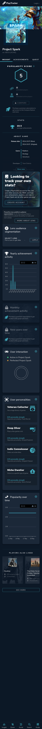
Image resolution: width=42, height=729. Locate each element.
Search (29, 727)
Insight (4, 727)
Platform (25, 151)
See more (21, 590)
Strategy (25, 154)
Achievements (21, 60)
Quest (12, 727)
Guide (38, 727)
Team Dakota (26, 163)
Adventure (25, 157)
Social (21, 727)
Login (36, 3)
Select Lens (11, 238)
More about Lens (26, 221)
